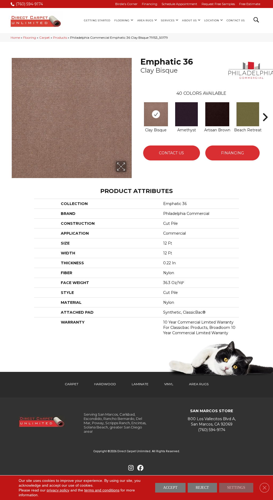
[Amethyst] (186, 114)
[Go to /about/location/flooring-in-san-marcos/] (211, 421)
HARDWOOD (105, 384)
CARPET (71, 384)
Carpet (44, 38)
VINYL (168, 384)
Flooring (29, 38)
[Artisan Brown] (217, 114)
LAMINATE (140, 384)
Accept (170, 488)
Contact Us (171, 153)
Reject (202, 488)
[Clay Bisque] (156, 114)
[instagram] (131, 468)
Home (15, 38)
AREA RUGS (198, 384)
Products (60, 38)
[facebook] (140, 468)
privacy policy (58, 490)
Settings (236, 488)
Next (265, 109)
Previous (138, 109)
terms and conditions (101, 490)
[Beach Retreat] (247, 114)
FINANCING (232, 153)
